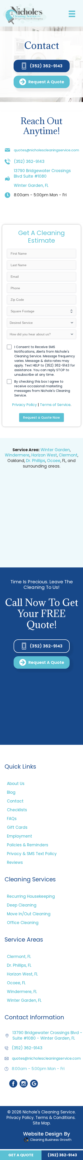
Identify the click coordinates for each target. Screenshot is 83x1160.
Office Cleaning (23, 922)
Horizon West (44, 455)
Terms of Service (55, 404)
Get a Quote (20, 1155)
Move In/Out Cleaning (28, 914)
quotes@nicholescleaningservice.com (46, 150)
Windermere (17, 455)
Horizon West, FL (22, 974)
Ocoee (53, 460)
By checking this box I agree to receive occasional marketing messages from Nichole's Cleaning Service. (42, 388)
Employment (19, 836)
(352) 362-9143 (29, 161)
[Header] (71, 13)
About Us (15, 783)
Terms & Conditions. (55, 1117)
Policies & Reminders (27, 845)
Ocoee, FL (16, 983)
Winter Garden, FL (31, 185)
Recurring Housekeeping (31, 896)
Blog (11, 792)
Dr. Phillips (35, 460)
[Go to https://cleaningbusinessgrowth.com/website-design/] (38, 1137)
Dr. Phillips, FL (19, 965)
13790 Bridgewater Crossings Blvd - (47, 1032)
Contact (15, 801)
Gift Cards (17, 827)
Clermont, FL (19, 956)
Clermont (68, 455)
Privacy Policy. (20, 1117)
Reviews (15, 862)
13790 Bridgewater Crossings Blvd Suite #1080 (42, 173)
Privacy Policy (24, 404)
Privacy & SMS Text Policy (32, 853)
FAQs (12, 818)
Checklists (17, 810)
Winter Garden (55, 450)
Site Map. (41, 1123)
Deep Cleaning (21, 905)
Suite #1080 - (26, 1038)
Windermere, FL (22, 991)
